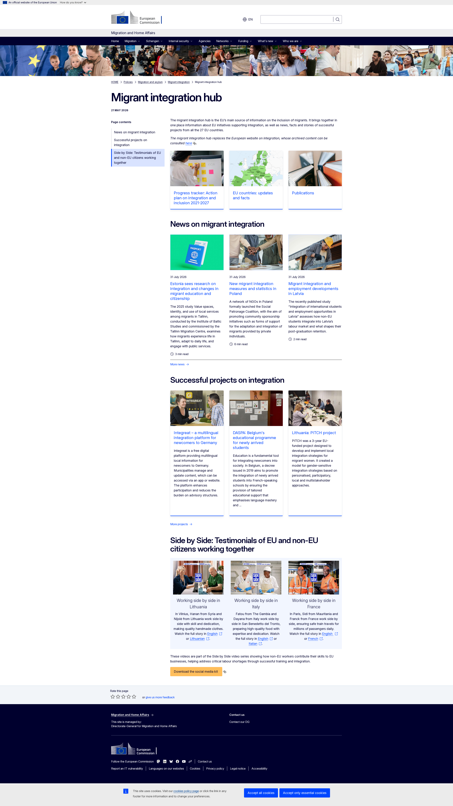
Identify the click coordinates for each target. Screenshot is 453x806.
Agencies (205, 41)
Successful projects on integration (130, 142)
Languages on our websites (166, 768)
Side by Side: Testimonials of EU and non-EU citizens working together (137, 157)
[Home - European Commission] (139, 18)
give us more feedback (160, 697)
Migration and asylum (150, 81)
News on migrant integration (134, 132)
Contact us (205, 761)
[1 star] (112, 696)
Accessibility (259, 768)
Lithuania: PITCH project (314, 432)
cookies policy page (186, 791)
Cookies (195, 768)
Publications (303, 193)
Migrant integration (179, 81)
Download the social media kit (196, 671)
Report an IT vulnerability (127, 768)
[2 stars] (115, 696)
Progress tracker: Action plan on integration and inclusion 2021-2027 (195, 198)
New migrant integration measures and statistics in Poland (252, 288)
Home (115, 41)
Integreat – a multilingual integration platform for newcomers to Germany (196, 437)
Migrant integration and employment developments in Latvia (313, 288)
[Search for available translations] (194, 143)
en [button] (250, 19)
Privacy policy (215, 768)
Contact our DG (239, 722)
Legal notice (238, 768)
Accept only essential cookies (304, 793)
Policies (128, 81)
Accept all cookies (261, 793)
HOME (114, 81)
